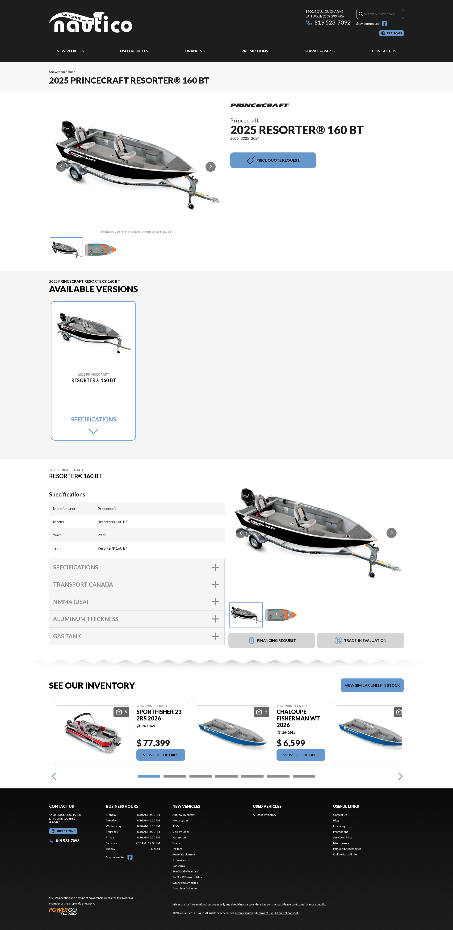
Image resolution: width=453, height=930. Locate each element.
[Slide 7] (304, 776)
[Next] (399, 776)
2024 (255, 138)
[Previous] (54, 776)
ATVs (175, 826)
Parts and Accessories (347, 848)
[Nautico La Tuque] (90, 23)
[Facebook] (384, 23)
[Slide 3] (200, 776)
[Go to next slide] (211, 167)
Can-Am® (178, 865)
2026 (234, 138)
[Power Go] (91, 911)
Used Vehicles (134, 51)
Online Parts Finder (345, 854)
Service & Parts (320, 51)
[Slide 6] (278, 776)
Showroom (57, 72)
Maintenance (341, 843)
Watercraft (179, 837)
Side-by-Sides (180, 831)
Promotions (255, 51)
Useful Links (346, 806)
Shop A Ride (75, 903)
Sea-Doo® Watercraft (186, 871)
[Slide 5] (252, 776)
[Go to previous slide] (61, 167)
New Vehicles (70, 51)
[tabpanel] (133, 832)
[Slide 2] (175, 776)
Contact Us (384, 51)
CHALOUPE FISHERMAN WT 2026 (298, 718)
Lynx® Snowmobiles (185, 882)
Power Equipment (183, 854)
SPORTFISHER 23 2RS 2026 (159, 715)
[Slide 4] (226, 776)
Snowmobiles (180, 860)
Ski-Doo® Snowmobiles (187, 877)
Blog (336, 820)
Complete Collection (185, 888)
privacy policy (243, 913)
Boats (176, 843)
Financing (195, 51)
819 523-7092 (333, 22)
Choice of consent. (287, 913)
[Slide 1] (149, 776)
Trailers (177, 848)
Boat (71, 72)
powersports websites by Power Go (111, 898)
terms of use (265, 913)
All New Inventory (183, 814)
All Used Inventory (264, 814)
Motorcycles (180, 820)
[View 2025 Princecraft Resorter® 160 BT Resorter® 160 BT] (66, 249)
